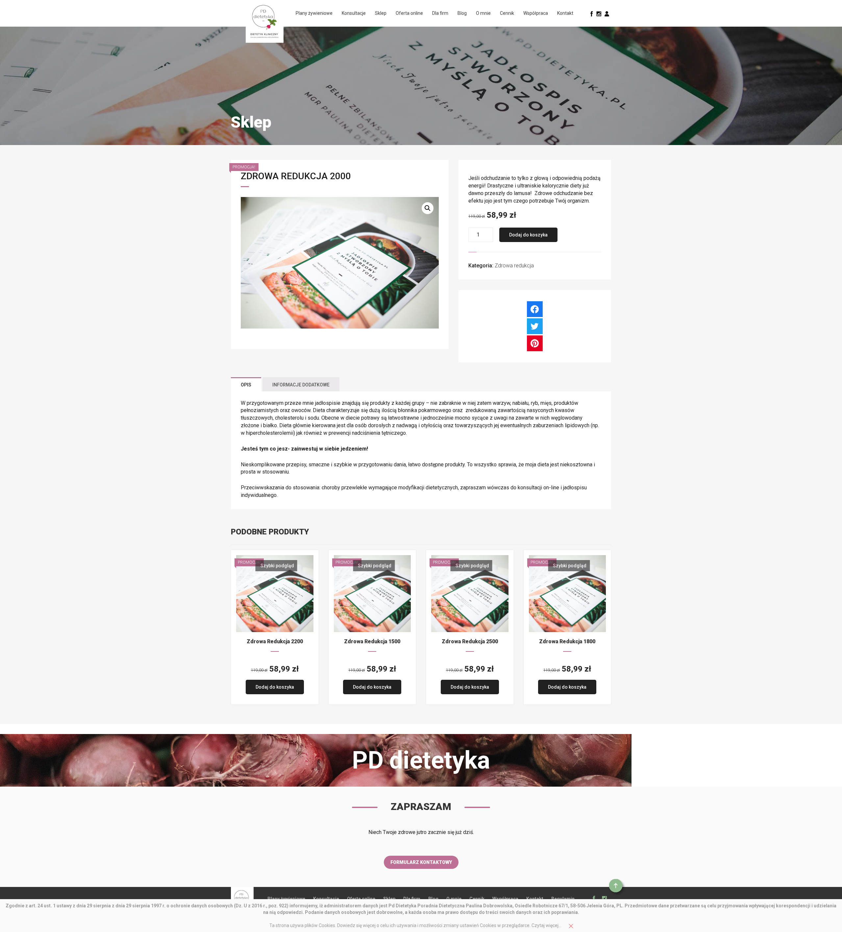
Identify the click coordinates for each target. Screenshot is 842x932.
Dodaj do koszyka (528, 234)
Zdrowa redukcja (514, 265)
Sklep (380, 13)
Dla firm (440, 13)
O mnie (483, 13)
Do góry (617, 887)
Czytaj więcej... (546, 925)
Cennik (507, 13)
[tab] (246, 384)
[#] (591, 13)
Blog (462, 13)
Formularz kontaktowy (421, 862)
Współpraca (535, 13)
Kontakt (565, 13)
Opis (246, 384)
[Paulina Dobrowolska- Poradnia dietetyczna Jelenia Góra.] (265, 21)
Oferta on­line (409, 13)
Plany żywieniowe (314, 13)
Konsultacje (354, 13)
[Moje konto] (607, 13)
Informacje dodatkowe (301, 384)
